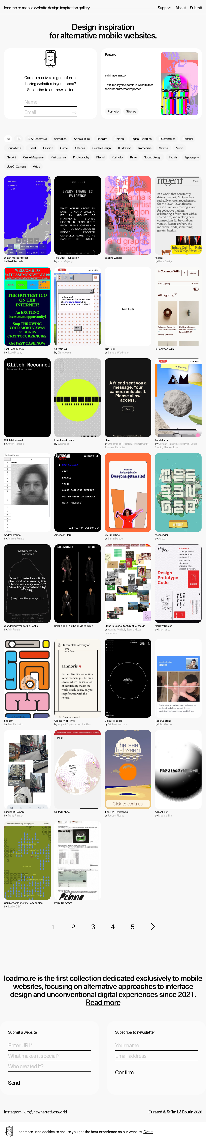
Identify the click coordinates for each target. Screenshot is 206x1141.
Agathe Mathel (116, 629)
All (8, 138)
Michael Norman (117, 724)
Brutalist (102, 138)
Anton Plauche (15, 443)
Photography (81, 157)
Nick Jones (164, 629)
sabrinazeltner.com (116, 75)
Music (179, 148)
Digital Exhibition (141, 138)
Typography (191, 157)
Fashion (48, 148)
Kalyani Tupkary (67, 724)
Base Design (165, 261)
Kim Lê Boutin (181, 1112)
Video (36, 166)
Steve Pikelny (14, 352)
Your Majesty (65, 261)
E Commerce (167, 138)
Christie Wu (64, 352)
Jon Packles (84, 724)
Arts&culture (82, 138)
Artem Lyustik (140, 443)
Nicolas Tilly (165, 815)
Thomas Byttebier (115, 447)
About (180, 8)
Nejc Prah (184, 443)
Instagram (13, 1112)
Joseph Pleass (116, 815)
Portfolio (113, 111)
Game (64, 148)
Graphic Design (101, 148)
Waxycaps (64, 443)
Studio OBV (14, 906)
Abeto (161, 538)
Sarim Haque (115, 538)
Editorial (187, 138)
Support (164, 8)
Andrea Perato (15, 538)
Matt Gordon (165, 724)
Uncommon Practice (120, 443)
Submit (196, 8)
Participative (58, 157)
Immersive (144, 148)
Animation (60, 138)
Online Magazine (33, 157)
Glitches (131, 111)
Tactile (173, 157)
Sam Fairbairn (15, 724)
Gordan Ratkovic (167, 443)
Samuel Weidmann (118, 352)
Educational (14, 148)
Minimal (163, 148)
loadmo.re (47, 8)
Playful (100, 157)
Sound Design (152, 157)
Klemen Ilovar (171, 447)
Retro (133, 157)
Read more (103, 1003)
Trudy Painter (15, 815)
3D (18, 138)
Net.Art (11, 157)
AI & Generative (37, 138)
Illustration (124, 148)
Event (32, 148)
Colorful (119, 138)
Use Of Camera (16, 166)
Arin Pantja (13, 629)
